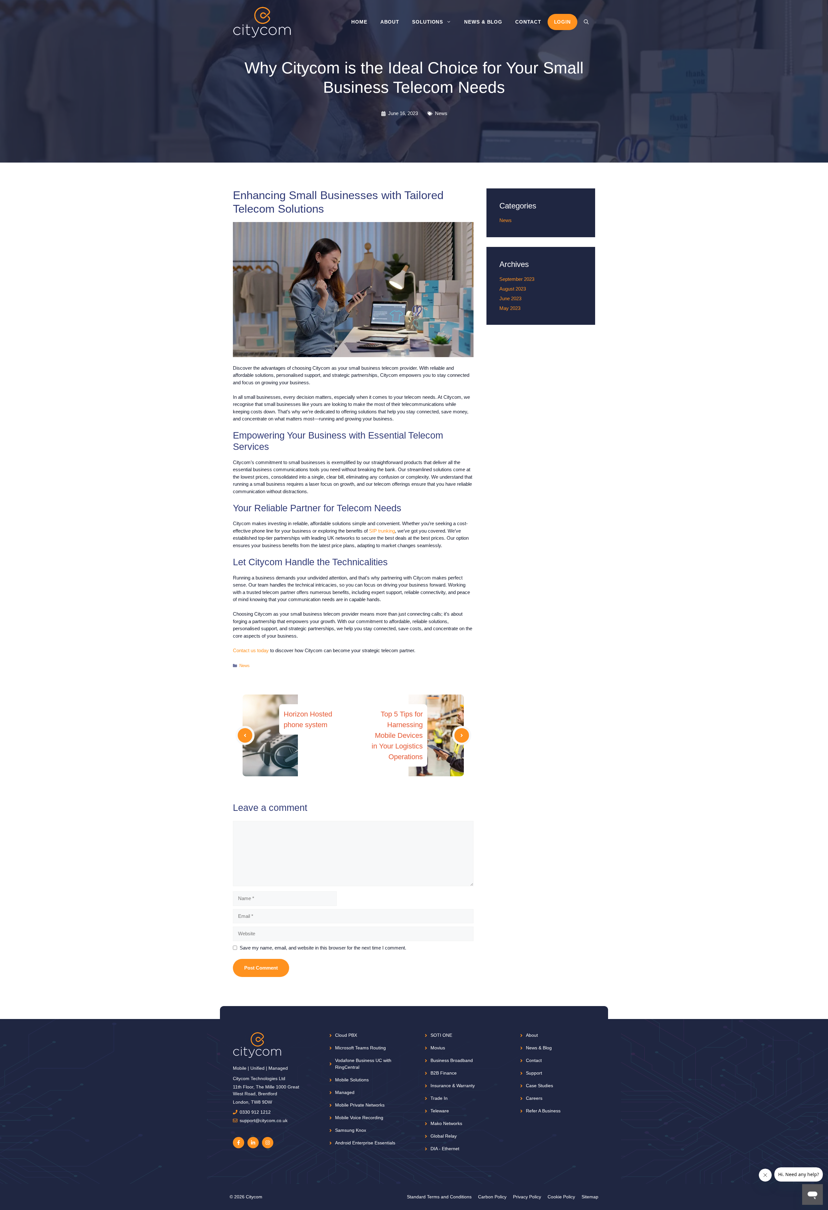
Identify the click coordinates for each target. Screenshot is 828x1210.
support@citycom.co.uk (264, 1120)
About (389, 22)
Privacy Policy (527, 1196)
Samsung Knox (350, 1130)
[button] (586, 22)
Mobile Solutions (352, 1079)
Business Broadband (451, 1060)
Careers (534, 1098)
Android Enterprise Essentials (365, 1142)
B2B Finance (443, 1073)
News (441, 113)
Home (359, 22)
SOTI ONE (441, 1035)
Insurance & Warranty (452, 1085)
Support (534, 1073)
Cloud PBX (346, 1035)
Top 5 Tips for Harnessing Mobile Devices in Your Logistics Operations (397, 735)
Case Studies (539, 1085)
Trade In (439, 1098)
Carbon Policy (492, 1196)
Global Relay (443, 1136)
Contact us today (251, 650)
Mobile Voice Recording (359, 1117)
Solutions (427, 22)
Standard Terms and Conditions (439, 1196)
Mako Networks (446, 1123)
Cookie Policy (561, 1196)
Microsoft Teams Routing (360, 1047)
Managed (344, 1092)
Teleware (439, 1110)
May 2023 (509, 308)
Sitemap (590, 1196)
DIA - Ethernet (444, 1148)
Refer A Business (543, 1110)
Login (562, 22)
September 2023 (516, 279)
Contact (528, 22)
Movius (437, 1047)
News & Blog (483, 22)
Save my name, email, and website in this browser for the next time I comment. (323, 947)
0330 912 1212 (255, 1112)
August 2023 (512, 289)
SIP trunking (382, 531)
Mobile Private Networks (360, 1105)
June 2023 (510, 298)
